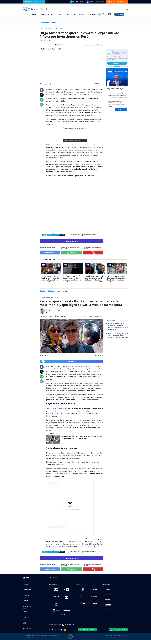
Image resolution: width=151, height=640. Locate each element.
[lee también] (53, 439)
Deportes (58, 14)
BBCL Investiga (82, 14)
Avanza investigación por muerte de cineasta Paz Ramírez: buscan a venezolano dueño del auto (82, 437)
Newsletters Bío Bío (78, 2)
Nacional (33, 14)
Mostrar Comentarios (71, 241)
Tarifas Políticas (28, 629)
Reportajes (26, 617)
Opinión (73, 14)
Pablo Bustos (46, 41)
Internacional (42, 14)
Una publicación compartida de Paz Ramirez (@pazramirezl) (70, 532)
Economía (51, 14)
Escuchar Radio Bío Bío (117, 2)
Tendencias (66, 14)
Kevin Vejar (49, 309)
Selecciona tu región (31, 2)
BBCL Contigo (92, 14)
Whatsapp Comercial (88, 629)
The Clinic (60, 408)
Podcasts (25, 14)
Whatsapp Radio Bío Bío (119, 630)
